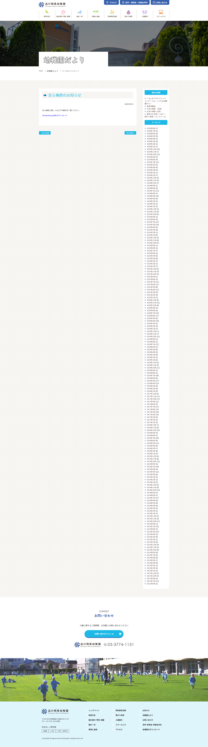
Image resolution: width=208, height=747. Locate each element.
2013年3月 (151, 536)
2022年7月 (151, 250)
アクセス (119, 729)
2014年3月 (151, 508)
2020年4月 (151, 321)
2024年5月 (151, 196)
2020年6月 (151, 315)
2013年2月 (151, 539)
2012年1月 (151, 570)
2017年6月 (151, 409)
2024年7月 (151, 190)
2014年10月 (151, 490)
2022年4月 (151, 258)
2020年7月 (151, 313)
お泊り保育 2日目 (154, 108)
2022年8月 (151, 248)
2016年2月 (151, 451)
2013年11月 (151, 518)
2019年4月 (151, 352)
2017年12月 (151, 393)
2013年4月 (151, 534)
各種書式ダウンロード (151, 729)
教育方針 (47, 16)
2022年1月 (151, 266)
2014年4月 (151, 505)
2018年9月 (151, 370)
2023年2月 (151, 232)
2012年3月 (151, 565)
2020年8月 (151, 310)
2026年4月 (151, 138)
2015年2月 (151, 479)
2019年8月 (151, 341)
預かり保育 (128, 16)
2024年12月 (151, 177)
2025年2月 (151, 172)
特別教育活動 (112, 16)
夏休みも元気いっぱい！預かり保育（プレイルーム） (156, 115)
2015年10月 (151, 461)
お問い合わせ (148, 720)
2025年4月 (151, 167)
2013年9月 (151, 523)
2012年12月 (151, 544)
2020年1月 (151, 328)
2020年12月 (151, 300)
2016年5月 (151, 443)
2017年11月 (151, 396)
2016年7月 (151, 438)
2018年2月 (151, 388)
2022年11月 (151, 240)
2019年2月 (151, 357)
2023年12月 (151, 209)
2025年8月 (151, 159)
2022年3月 (151, 261)
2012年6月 (151, 557)
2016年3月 (151, 448)
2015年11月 (151, 458)
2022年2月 (151, 263)
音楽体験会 (151, 106)
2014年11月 (151, 487)
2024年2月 (151, 203)
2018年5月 (151, 380)
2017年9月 (151, 401)
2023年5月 (151, 224)
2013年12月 (151, 516)
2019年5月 (151, 349)
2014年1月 (151, 513)
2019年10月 (151, 336)
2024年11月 (151, 180)
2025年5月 (151, 164)
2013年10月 (151, 521)
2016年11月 (151, 427)
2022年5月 (151, 255)
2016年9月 (151, 432)
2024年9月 (151, 185)
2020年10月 (151, 305)
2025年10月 (151, 154)
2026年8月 (151, 128)
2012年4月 (151, 562)
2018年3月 (151, 386)
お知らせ (146, 710)
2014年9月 (151, 492)
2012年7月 (151, 555)
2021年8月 (151, 279)
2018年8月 (151, 373)
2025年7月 (151, 162)
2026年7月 (151, 131)
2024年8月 (151, 188)
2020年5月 (151, 318)
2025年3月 (151, 170)
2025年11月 (151, 151)
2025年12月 (151, 149)
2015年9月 (151, 464)
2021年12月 (151, 268)
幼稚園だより (52, 71)
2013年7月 (151, 526)
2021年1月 (151, 297)
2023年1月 (151, 235)
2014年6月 (151, 500)
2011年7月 (151, 581)
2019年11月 (151, 334)
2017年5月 (151, 412)
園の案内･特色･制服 (63, 16)
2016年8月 (151, 435)
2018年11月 (151, 365)
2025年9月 (151, 157)
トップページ (94, 710)
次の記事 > (130, 133)
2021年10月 (151, 274)
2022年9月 (151, 245)
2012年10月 (151, 549)
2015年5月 (151, 471)
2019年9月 (151, 339)
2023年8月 (151, 219)
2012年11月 (151, 547)
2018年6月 (151, 378)
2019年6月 (151, 347)
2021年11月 (151, 271)
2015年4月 (151, 474)
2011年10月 (151, 576)
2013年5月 (151, 531)
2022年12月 (151, 237)
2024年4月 (151, 198)
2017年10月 (151, 399)
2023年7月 (151, 222)
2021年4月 (151, 289)
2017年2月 (151, 419)
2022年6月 (151, 253)
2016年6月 (151, 440)
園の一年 (80, 16)
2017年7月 (151, 406)
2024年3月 (151, 201)
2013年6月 (151, 529)
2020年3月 (151, 323)
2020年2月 (151, 326)
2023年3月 (151, 229)
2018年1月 (151, 391)
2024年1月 (151, 206)
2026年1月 (151, 146)
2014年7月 (151, 497)
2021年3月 (151, 292)
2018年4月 (151, 383)
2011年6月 (151, 583)
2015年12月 (151, 456)
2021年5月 (151, 287)
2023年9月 (151, 216)
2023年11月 (151, 211)
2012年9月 (151, 552)
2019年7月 (151, 344)
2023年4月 (151, 227)
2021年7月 (151, 281)
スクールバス (161, 16)
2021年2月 (151, 294)
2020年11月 (151, 302)
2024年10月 (151, 183)
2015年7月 (151, 466)
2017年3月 (151, 417)
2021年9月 (151, 276)
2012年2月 (151, 568)
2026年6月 (151, 133)
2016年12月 (151, 425)
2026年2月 (151, 144)
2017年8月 (151, 404)
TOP (41, 71)
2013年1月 (151, 542)
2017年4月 (151, 414)
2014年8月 (151, 495)
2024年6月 (151, 193)
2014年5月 (151, 503)
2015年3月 (151, 477)
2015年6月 (151, 469)
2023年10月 (151, 214)
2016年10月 (151, 430)
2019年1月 (151, 360)
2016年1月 (151, 453)
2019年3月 (151, 354)
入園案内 (145, 16)
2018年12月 (151, 362)
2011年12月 (151, 573)
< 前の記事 (45, 133)
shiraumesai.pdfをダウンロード (54, 115)
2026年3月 (151, 141)
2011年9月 (151, 578)
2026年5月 (151, 136)
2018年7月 (151, 375)
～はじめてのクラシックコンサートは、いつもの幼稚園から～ (156, 101)
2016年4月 (151, 445)
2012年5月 (151, 560)
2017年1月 (151, 422)
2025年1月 (151, 175)
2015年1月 (151, 482)
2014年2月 (151, 510)
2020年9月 (151, 307)
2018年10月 (151, 367)
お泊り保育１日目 (154, 111)
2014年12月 (151, 484)
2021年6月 (151, 284)
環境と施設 (96, 16)
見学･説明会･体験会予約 (152, 724)
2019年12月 (151, 331)
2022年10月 (151, 242)
